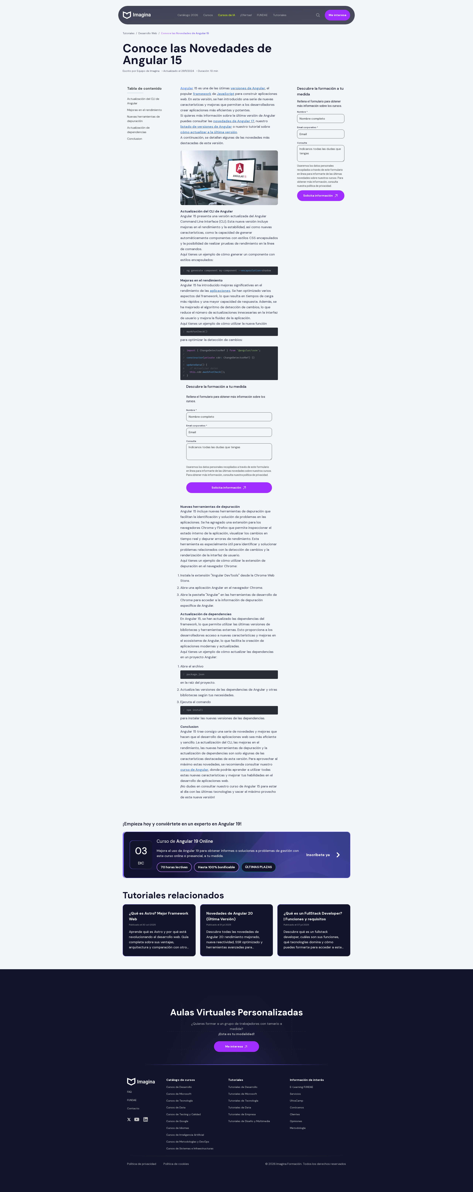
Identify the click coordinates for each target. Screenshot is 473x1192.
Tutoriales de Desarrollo (242, 1087)
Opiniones (296, 1121)
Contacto (133, 1108)
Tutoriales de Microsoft (242, 1093)
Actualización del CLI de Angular (143, 101)
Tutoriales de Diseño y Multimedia (249, 1121)
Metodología (298, 1128)
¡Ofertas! (246, 15)
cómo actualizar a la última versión (208, 132)
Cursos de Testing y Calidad (183, 1114)
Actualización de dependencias (138, 130)
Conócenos (297, 1107)
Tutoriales (129, 33)
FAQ (129, 1091)
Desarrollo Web (147, 33)
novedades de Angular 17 (233, 121)
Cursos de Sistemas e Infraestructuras (189, 1148)
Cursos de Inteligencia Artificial (185, 1134)
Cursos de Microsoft (178, 1093)
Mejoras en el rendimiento (144, 110)
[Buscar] (318, 15)
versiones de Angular (248, 88)
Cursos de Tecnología (179, 1100)
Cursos (208, 15)
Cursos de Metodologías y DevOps (187, 1141)
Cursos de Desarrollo (179, 1087)
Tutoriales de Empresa (242, 1114)
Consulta (191, 441)
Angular (186, 88)
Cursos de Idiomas (177, 1128)
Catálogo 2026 (188, 15)
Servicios (295, 1093)
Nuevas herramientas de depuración (143, 119)
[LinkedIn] (146, 1119)
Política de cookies (176, 1164)
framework (202, 94)
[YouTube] (137, 1119)
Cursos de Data (176, 1107)
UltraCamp (296, 1100)
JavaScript (225, 94)
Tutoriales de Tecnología (243, 1100)
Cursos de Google (177, 1121)
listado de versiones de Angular (206, 126)
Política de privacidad (141, 1164)
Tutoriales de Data (239, 1107)
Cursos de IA (226, 15)
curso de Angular (194, 769)
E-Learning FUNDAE (301, 1087)
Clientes (295, 1114)
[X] (129, 1119)
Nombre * (191, 410)
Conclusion (134, 139)
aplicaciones (220, 290)
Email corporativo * (196, 425)
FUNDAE (262, 15)
